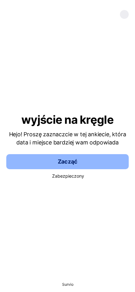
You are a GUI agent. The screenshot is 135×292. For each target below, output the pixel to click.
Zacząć (68, 161)
